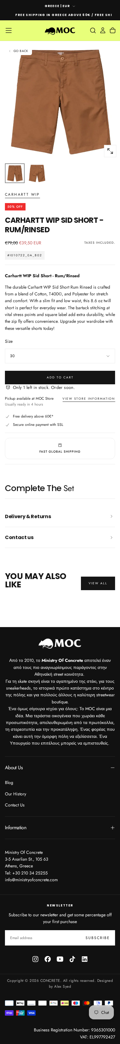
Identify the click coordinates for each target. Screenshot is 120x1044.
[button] (8, 30)
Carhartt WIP (22, 194)
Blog (9, 782)
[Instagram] (35, 959)
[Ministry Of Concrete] (60, 642)
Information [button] (15, 827)
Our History (15, 794)
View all (98, 583)
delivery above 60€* (37, 416)
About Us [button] (13, 767)
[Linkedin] (84, 959)
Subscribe (98, 938)
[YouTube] (60, 959)
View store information (88, 398)
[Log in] (102, 30)
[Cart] (112, 30)
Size (9, 341)
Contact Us (15, 805)
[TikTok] (72, 959)
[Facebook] (47, 959)
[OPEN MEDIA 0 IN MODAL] (110, 151)
